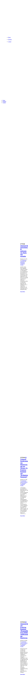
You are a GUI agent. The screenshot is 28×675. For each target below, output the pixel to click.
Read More (22, 291)
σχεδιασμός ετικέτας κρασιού (23, 481)
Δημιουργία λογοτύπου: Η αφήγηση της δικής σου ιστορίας (24, 251)
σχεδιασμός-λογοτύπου (23, 261)
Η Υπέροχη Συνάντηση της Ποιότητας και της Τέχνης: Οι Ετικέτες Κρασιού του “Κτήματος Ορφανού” (24, 467)
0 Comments (22, 263)
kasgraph (22, 262)
